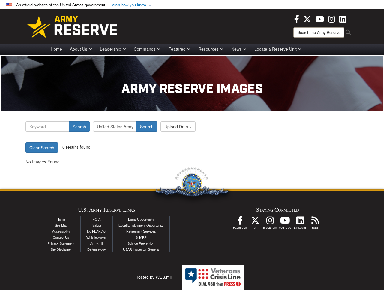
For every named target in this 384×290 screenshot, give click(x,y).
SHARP (141, 237)
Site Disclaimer (61, 249)
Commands (145, 49)
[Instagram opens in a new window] (331, 18)
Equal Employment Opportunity (141, 225)
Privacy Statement (61, 243)
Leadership (110, 49)
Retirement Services (141, 231)
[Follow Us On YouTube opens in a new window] (285, 222)
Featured (177, 49)
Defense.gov (96, 249)
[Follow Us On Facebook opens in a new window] (240, 222)
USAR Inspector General (141, 249)
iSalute (96, 225)
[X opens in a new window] (307, 18)
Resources (208, 49)
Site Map (61, 225)
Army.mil (96, 243)
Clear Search (41, 148)
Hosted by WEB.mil (153, 277)
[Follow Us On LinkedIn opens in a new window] (300, 222)
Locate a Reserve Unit (275, 49)
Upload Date (176, 127)
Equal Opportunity (141, 219)
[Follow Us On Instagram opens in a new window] (270, 222)
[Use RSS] (315, 222)
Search (79, 127)
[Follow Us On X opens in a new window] (255, 222)
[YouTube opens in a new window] (319, 18)
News (236, 49)
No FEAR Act (96, 231)
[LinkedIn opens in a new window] (342, 18)
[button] (131, 5)
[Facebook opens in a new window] (296, 18)
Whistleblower (96, 237)
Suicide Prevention (141, 243)
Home (56, 49)
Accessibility (61, 231)
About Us (78, 49)
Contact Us (61, 237)
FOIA (96, 219)
